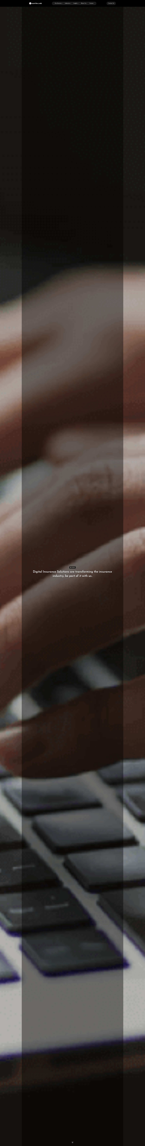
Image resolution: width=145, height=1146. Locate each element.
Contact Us (111, 3)
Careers (91, 3)
